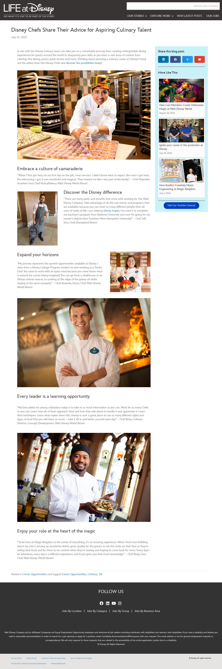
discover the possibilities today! (84, 63)
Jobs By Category (97, 611)
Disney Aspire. (112, 210)
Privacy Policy (16, 658)
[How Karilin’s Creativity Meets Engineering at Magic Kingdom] (181, 177)
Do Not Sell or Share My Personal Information (28, 663)
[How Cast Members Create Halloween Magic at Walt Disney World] (181, 97)
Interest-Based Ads (58, 663)
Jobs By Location (72, 611)
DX (100, 574)
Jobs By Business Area (147, 611)
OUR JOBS (212, 16)
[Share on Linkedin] (163, 59)
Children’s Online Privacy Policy (54, 658)
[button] (146, 16)
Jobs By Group (120, 611)
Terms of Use (31, 658)
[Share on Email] (199, 59)
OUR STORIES (135, 16)
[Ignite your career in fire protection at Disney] (181, 137)
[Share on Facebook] (175, 59)
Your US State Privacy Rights (81, 658)
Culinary (92, 574)
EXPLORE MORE (160, 16)
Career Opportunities (35, 574)
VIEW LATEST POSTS (189, 16)
